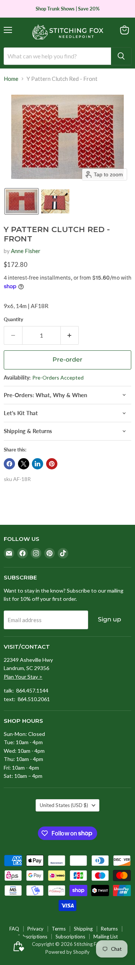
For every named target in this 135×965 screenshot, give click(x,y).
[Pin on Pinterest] (51, 463)
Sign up (109, 619)
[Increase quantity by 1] (70, 335)
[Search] (121, 56)
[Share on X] (23, 463)
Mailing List (105, 937)
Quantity (13, 319)
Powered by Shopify (67, 952)
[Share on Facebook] (9, 463)
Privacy (35, 929)
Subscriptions (32, 937)
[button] (21, 201)
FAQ (14, 929)
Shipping (83, 929)
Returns (109, 929)
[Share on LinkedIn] (37, 463)
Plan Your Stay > (23, 676)
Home (11, 79)
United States (64, 805)
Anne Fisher (25, 250)
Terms (59, 929)
